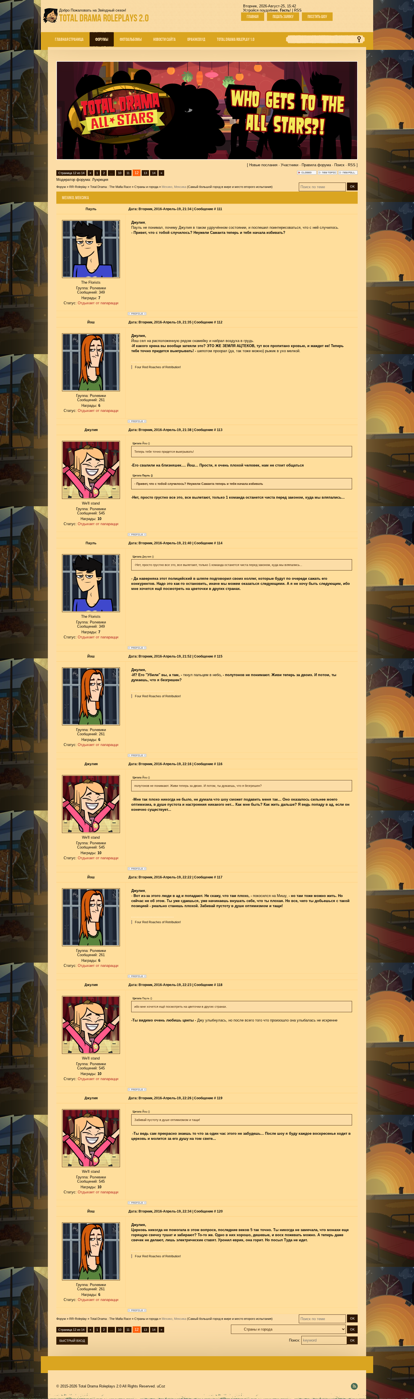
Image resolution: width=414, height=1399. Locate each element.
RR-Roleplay (78, 186)
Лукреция (100, 179)
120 (220, 1211)
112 (219, 322)
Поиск (339, 165)
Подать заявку (283, 16)
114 (219, 543)
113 (219, 430)
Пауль (91, 209)
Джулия (91, 430)
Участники (289, 165)
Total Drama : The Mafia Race (110, 186)
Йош (91, 322)
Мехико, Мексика (174, 186)
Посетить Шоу (317, 16)
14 (153, 173)
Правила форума (316, 165)
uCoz (161, 1386)
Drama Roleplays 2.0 (104, 17)
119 (219, 1098)
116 (219, 764)
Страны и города (146, 186)
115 (219, 656)
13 (145, 173)
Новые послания (263, 165)
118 (219, 985)
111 (219, 209)
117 (219, 877)
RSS (298, 10)
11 (128, 173)
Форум (61, 186)
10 (119, 173)
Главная (253, 16)
